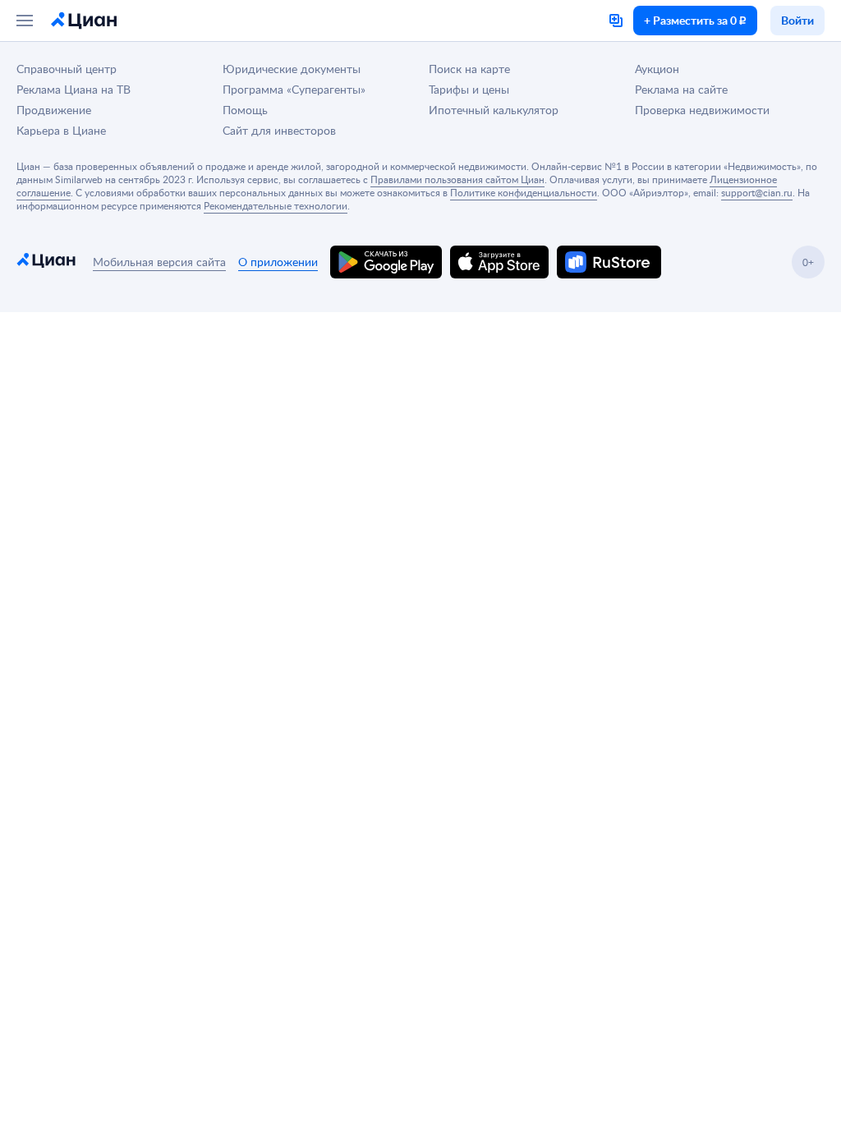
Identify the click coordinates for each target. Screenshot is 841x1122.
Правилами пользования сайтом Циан (457, 179)
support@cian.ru (757, 192)
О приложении (278, 261)
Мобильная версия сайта (159, 261)
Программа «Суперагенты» (294, 89)
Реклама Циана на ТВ (73, 89)
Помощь (245, 109)
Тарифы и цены (469, 89)
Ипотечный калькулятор (493, 109)
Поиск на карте (469, 68)
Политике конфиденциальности (523, 192)
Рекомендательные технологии (275, 205)
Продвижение (53, 109)
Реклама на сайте (681, 89)
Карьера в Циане (61, 130)
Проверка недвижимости (702, 109)
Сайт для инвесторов (279, 130)
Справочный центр (66, 68)
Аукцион (657, 68)
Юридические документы (292, 68)
